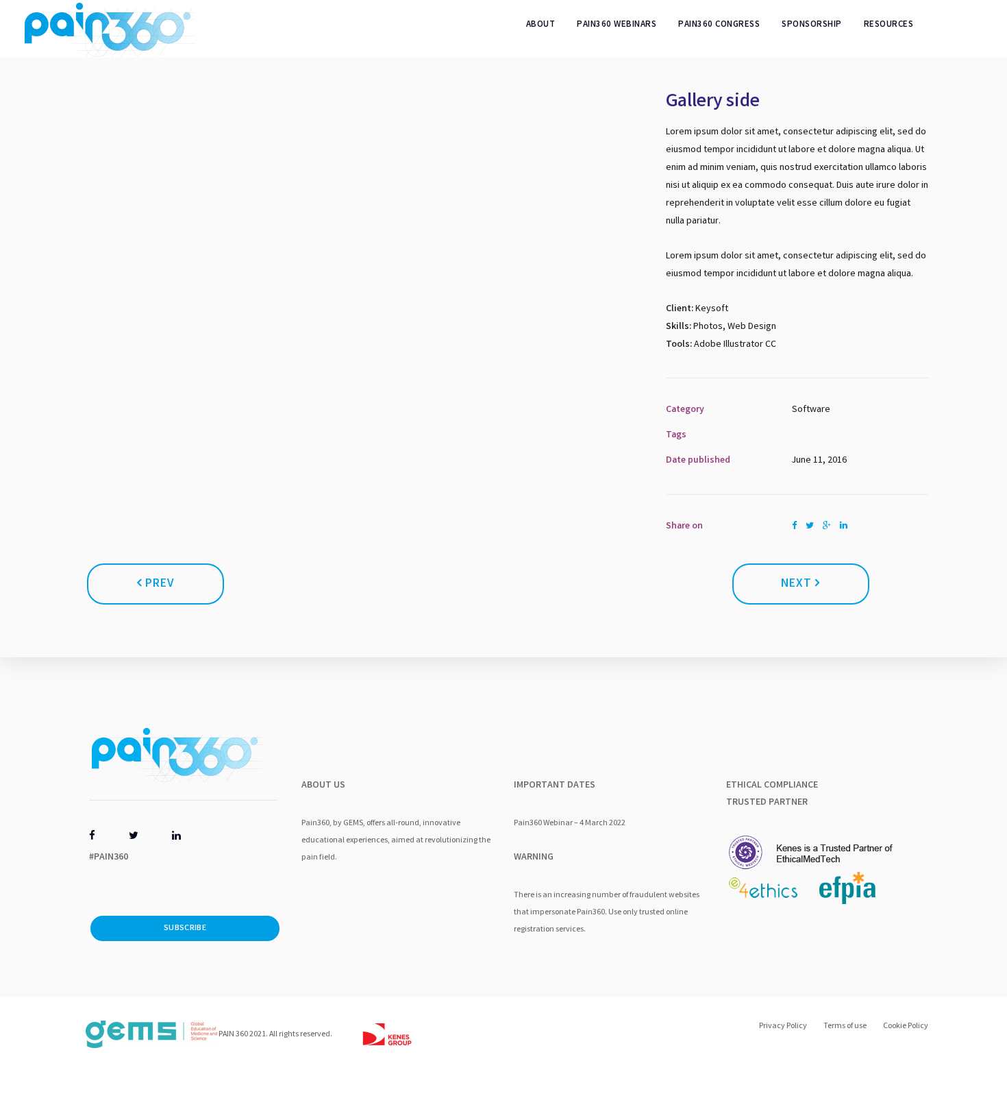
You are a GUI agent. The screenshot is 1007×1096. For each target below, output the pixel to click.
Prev (158, 584)
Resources (889, 25)
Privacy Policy (783, 1026)
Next (798, 584)
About (541, 25)
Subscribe (185, 928)
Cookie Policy (905, 1026)
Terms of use (845, 1026)
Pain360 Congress (719, 25)
